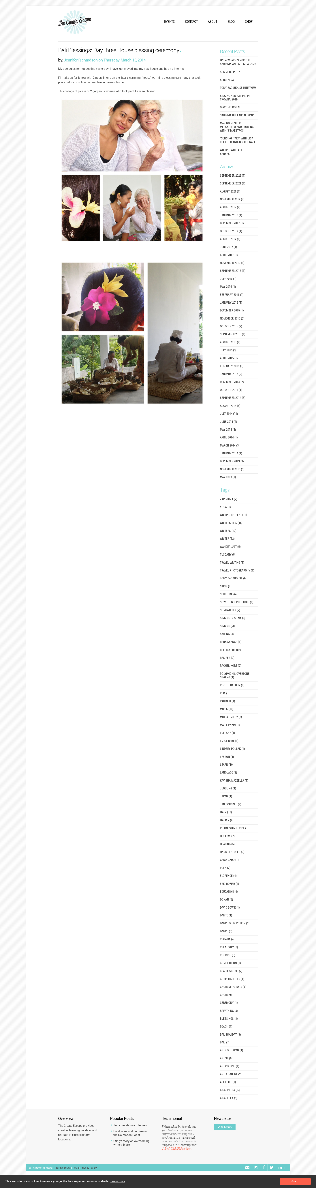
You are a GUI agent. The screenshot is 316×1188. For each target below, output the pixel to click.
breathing (229, 1011)
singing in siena (232, 618)
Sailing (227, 634)
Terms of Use (63, 1168)
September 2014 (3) (232, 397)
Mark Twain (230, 725)
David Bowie (230, 907)
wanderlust (230, 546)
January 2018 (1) (231, 215)
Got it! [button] (295, 1181)
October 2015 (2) (231, 326)
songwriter (230, 610)
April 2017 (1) (229, 255)
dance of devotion (234, 923)
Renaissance (230, 642)
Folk (225, 868)
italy (226, 812)
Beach (226, 1026)
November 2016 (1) (232, 263)
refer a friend (232, 650)
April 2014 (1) (229, 437)
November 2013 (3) (232, 469)
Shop (249, 21)
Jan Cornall (230, 804)
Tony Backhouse (233, 578)
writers (228, 531)
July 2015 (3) (228, 350)
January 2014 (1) (231, 453)
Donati (226, 899)
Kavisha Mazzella (234, 780)
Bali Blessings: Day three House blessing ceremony (118, 50)
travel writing (232, 562)
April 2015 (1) (229, 358)
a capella (228, 1098)
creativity (229, 947)
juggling (228, 788)
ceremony (229, 1002)
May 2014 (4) (228, 429)
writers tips (231, 523)
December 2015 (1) (232, 310)
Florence (228, 875)
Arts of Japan (231, 1050)
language (228, 772)
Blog (231, 21)
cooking (227, 955)
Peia (225, 693)
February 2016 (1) (231, 294)
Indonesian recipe (234, 828)
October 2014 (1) (231, 390)
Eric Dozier (229, 884)
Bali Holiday (230, 1034)
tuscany (228, 554)
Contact (191, 21)
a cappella (230, 1090)
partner (227, 701)
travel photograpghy (237, 570)
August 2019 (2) (230, 207)
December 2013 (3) (232, 461)
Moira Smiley (231, 717)
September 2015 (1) (232, 334)
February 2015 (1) (231, 366)
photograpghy (232, 685)
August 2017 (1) (230, 239)
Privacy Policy (88, 1168)
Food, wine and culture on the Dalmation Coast (130, 1133)
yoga (225, 507)
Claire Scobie (231, 971)
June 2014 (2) (228, 421)
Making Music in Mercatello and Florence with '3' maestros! (237, 127)
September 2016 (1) (232, 270)
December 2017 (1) (232, 223)
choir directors (233, 987)
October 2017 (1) (231, 231)
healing (227, 844)
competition (230, 963)
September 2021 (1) (232, 183)
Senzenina (227, 80)
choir (226, 995)
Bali (225, 1042)
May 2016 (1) (228, 286)
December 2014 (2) (232, 382)
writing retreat (233, 515)
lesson (227, 757)
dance (226, 931)
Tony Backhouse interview (238, 87)
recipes (227, 658)
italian (226, 820)
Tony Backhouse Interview (130, 1125)
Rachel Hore (230, 665)
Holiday (227, 836)
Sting (225, 586)
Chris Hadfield (232, 979)
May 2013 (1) (228, 477)
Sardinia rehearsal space (237, 115)
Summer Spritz (230, 72)
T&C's (75, 1168)
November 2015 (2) (232, 318)
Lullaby (227, 733)
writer (227, 538)
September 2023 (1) (232, 175)
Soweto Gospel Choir (236, 602)
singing (228, 626)
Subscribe (227, 1127)
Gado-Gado (229, 860)
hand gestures (232, 852)
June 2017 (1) (228, 247)
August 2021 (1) (230, 191)
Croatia (227, 939)
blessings (229, 1018)
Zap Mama (228, 499)
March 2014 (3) (230, 445)
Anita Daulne (231, 1074)
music (226, 709)
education (229, 891)
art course (229, 1066)
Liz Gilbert (229, 741)
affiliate (228, 1082)
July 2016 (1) (228, 279)
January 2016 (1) (231, 302)
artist (226, 1058)
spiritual (228, 594)
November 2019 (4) (232, 199)
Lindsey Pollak (232, 748)
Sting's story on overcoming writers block (131, 1143)
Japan (226, 796)
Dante (226, 915)
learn (227, 764)
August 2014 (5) (230, 406)
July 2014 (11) (229, 413)
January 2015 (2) (231, 374)
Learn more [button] (117, 1181)
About (212, 21)
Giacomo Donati (230, 107)
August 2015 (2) (230, 342)
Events (169, 21)
